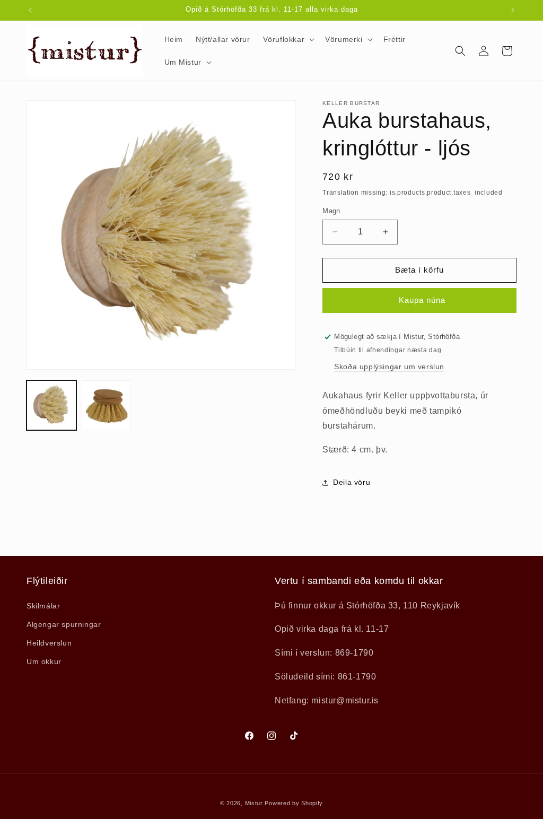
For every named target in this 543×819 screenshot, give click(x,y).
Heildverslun (49, 643)
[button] (288, 39)
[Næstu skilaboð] (512, 10)
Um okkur (44, 661)
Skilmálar (43, 606)
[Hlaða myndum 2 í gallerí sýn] (107, 405)
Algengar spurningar (64, 624)
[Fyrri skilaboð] (30, 10)
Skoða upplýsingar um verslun (389, 366)
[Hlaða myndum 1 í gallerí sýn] (51, 405)
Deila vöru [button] (351, 482)
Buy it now (419, 300)
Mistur (254, 803)
